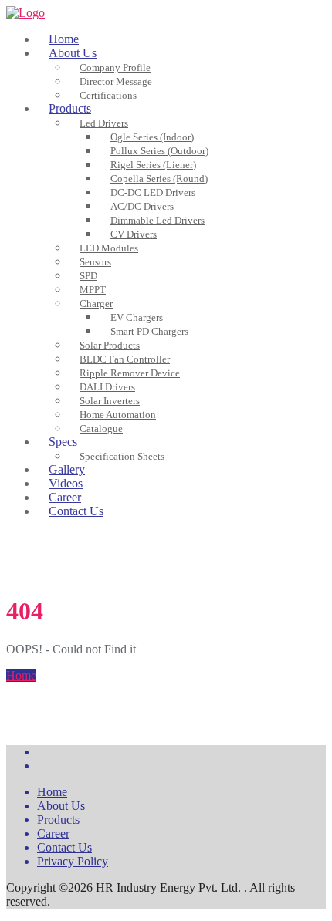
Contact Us (64, 847)
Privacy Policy (72, 861)
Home (21, 675)
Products (58, 819)
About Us (61, 805)
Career (53, 833)
